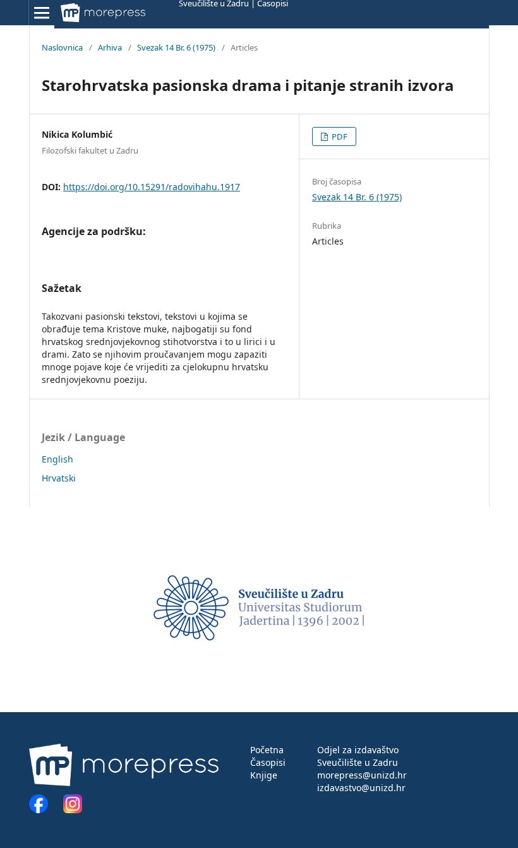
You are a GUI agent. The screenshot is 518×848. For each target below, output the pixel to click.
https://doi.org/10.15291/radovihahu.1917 (151, 187)
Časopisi (268, 762)
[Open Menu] (41, 12)
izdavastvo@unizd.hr (361, 788)
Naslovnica (62, 47)
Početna (267, 750)
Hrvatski (59, 478)
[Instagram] (72, 810)
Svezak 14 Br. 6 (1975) (176, 47)
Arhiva (110, 47)
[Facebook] (45, 810)
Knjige (263, 775)
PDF (338, 136)
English (57, 459)
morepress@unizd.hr (362, 775)
